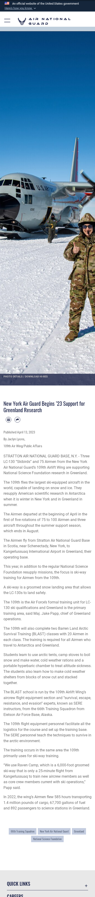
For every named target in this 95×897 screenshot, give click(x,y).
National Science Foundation (47, 839)
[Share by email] (17, 419)
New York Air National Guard (54, 831)
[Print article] (8, 419)
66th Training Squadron (22, 831)
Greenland (79, 831)
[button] (21, 8)
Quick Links (18, 883)
